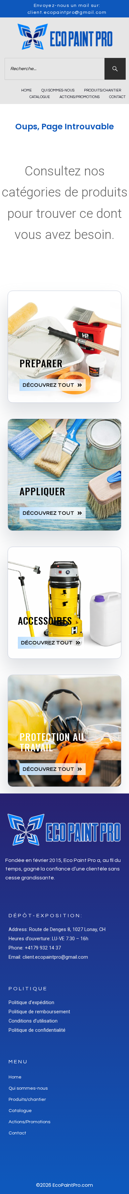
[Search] (115, 69)
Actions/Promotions (80, 97)
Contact (117, 97)
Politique (28, 988)
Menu (18, 1061)
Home (26, 90)
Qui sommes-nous (57, 90)
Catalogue (39, 97)
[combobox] (55, 69)
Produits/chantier (102, 90)
